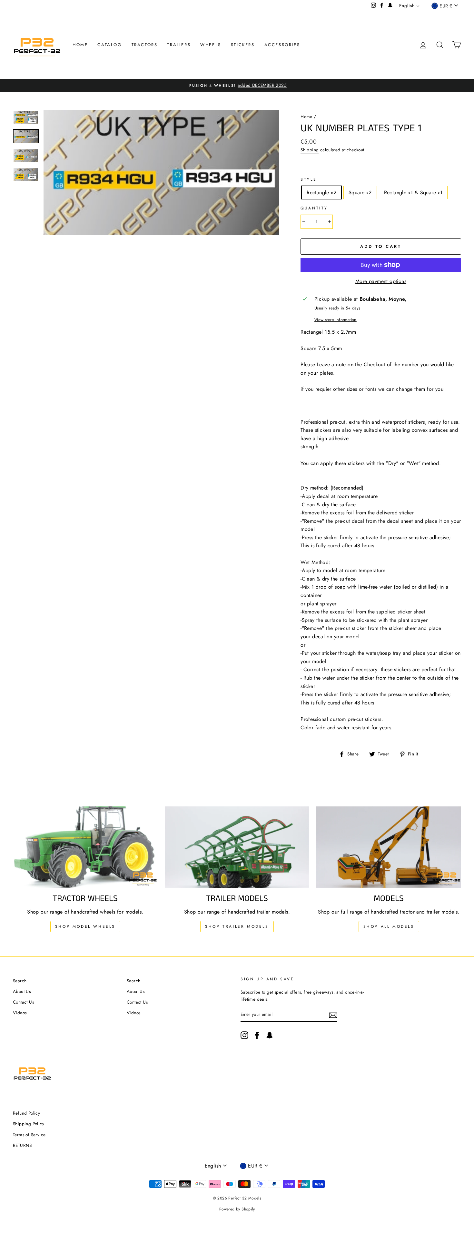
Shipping (310, 150)
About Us (22, 991)
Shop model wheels (85, 926)
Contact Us (23, 1002)
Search (19, 980)
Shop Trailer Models (237, 926)
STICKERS (243, 45)
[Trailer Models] (237, 847)
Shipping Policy (28, 1123)
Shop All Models (388, 926)
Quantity (314, 208)
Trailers (179, 45)
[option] (237, 85)
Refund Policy (26, 1113)
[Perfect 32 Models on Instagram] (244, 1035)
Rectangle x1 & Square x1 (413, 192)
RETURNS (22, 1145)
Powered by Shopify (237, 1209)
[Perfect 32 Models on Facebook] (257, 1035)
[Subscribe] (333, 1014)
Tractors (145, 45)
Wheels (210, 45)
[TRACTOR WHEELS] (85, 847)
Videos (19, 1012)
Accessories (282, 45)
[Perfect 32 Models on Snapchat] (269, 1035)
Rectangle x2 (321, 192)
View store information (335, 320)
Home (80, 45)
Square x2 (360, 192)
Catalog (109, 45)
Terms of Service (29, 1134)
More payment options (380, 281)
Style (309, 179)
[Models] (388, 847)
